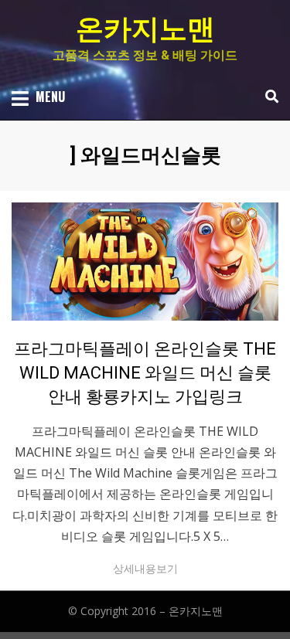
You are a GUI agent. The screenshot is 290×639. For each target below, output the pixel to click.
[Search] (268, 96)
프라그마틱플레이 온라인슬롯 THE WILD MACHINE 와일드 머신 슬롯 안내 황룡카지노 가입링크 (145, 372)
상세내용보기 (145, 568)
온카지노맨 (145, 29)
